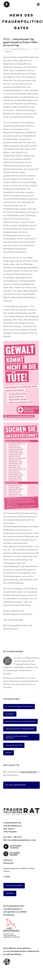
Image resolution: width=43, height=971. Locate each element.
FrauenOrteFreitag (14, 745)
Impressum (7, 860)
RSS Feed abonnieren (16, 785)
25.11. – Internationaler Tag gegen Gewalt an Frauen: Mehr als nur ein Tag (20, 42)
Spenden (10, 893)
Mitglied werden (14, 885)
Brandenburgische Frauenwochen (20, 721)
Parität (9, 752)
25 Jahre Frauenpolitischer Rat (19, 706)
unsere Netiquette (28, 772)
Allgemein (8, 51)
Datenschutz (8, 863)
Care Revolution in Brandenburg (20, 729)
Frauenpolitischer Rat (18, 49)
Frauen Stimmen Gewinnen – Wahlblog (17, 737)
